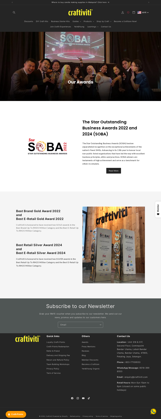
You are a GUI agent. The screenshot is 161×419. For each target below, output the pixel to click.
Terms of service (102, 416)
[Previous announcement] (12, 2)
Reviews (85, 351)
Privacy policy (88, 416)
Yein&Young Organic (91, 368)
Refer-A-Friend (53, 351)
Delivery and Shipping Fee (58, 355)
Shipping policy (116, 416)
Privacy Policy (53, 368)
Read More (113, 171)
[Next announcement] (149, 2)
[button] (14, 12)
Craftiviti (49, 416)
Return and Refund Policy (58, 360)
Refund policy (75, 416)
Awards (85, 342)
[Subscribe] (100, 325)
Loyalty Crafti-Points (56, 342)
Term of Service (54, 373)
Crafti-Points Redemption (58, 346)
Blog (84, 355)
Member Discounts (90, 360)
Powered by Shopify (60, 416)
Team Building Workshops (58, 364)
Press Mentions (88, 346)
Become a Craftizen (90, 364)
